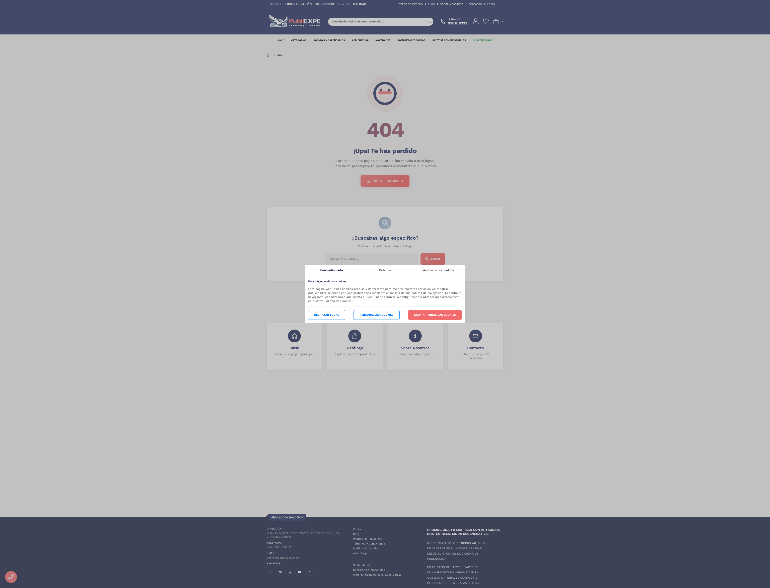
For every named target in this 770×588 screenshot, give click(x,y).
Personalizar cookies (377, 314)
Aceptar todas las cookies (435, 314)
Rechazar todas (326, 314)
